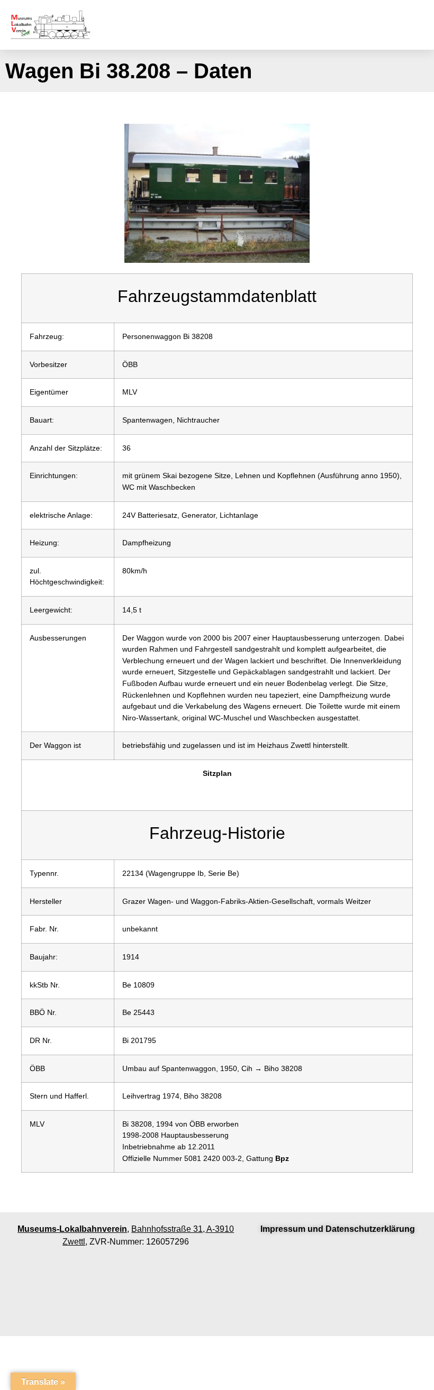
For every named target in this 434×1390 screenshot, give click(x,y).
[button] (331, 25)
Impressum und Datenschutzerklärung (337, 1228)
